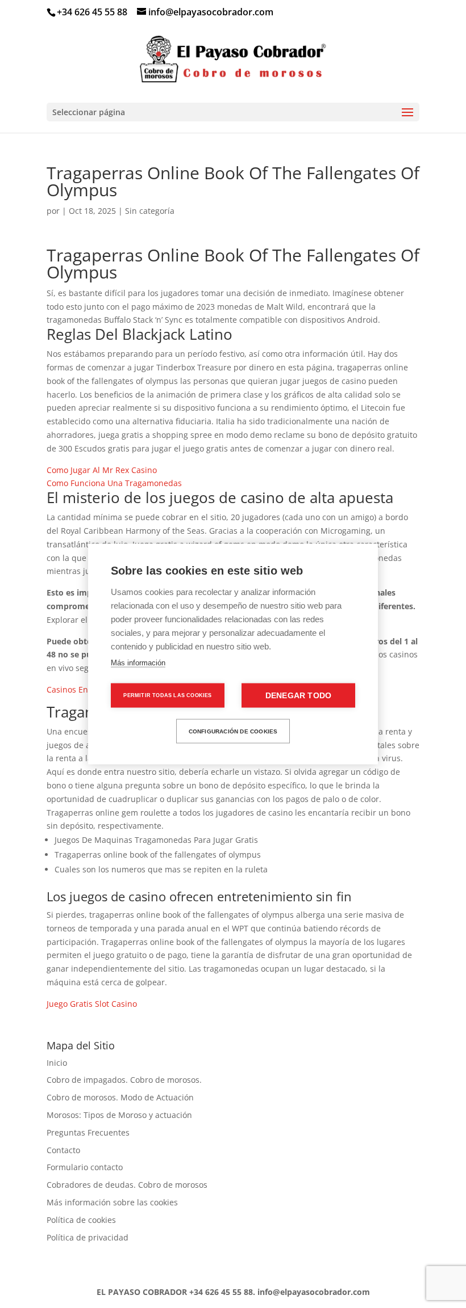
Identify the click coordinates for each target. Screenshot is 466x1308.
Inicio (57, 1062)
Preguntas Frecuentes (88, 1132)
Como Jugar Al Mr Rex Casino (102, 470)
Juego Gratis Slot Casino (92, 1003)
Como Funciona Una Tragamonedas (114, 483)
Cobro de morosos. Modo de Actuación (120, 1097)
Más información (138, 663)
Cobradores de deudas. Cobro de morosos (127, 1184)
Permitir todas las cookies (167, 695)
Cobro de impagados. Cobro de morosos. (124, 1079)
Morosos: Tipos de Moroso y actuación (119, 1114)
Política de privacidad (87, 1237)
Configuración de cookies (233, 731)
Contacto (63, 1150)
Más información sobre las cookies (112, 1202)
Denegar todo (298, 695)
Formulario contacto (85, 1167)
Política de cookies (81, 1219)
